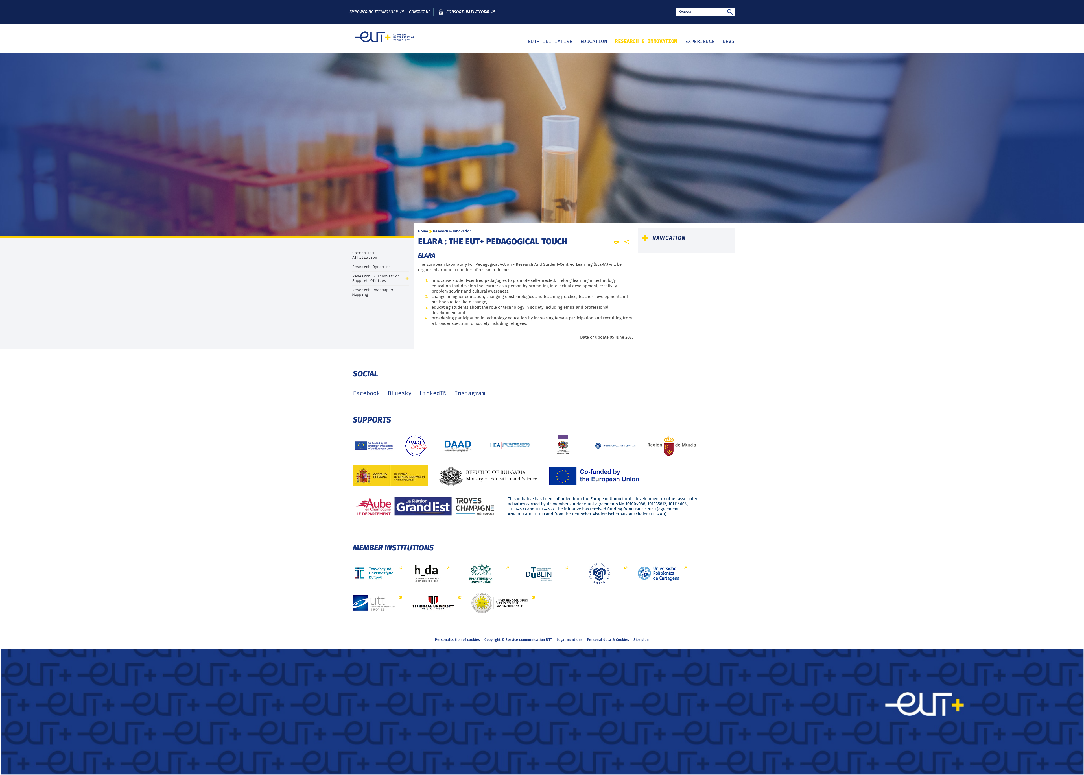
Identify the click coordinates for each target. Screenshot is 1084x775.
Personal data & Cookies (608, 640)
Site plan (641, 640)
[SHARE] (626, 242)
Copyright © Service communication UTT (518, 640)
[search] (698, 12)
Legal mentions (570, 640)
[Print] (616, 242)
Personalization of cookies (457, 640)
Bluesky (400, 393)
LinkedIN (433, 393)
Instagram (469, 393)
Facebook (366, 393)
